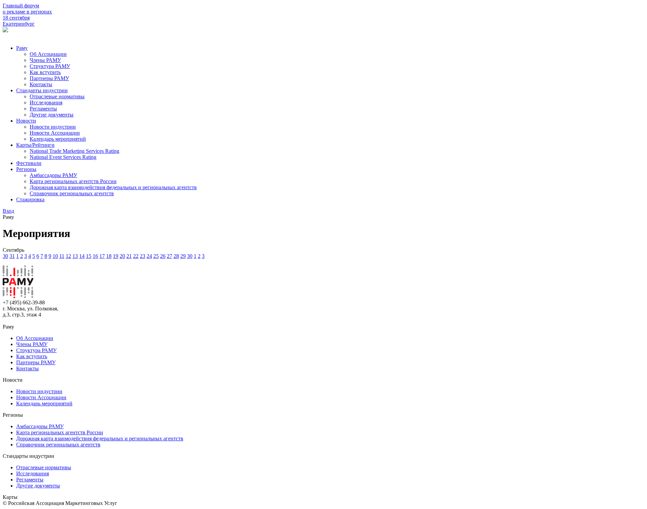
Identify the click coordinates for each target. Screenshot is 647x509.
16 (95, 256)
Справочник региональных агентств (72, 193)
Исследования (46, 102)
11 (61, 256)
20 (122, 256)
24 (149, 256)
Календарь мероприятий (58, 139)
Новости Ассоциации (55, 133)
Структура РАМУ (50, 66)
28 (176, 256)
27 (169, 256)
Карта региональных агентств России (73, 181)
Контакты (41, 84)
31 (12, 256)
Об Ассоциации (48, 54)
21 (129, 256)
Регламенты (43, 108)
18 (109, 256)
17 (102, 256)
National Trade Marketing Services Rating (74, 151)
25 (156, 256)
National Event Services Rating (63, 157)
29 (183, 256)
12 (68, 256)
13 (75, 256)
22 (135, 256)
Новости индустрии (53, 127)
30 (5, 256)
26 (162, 256)
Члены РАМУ (45, 60)
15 (88, 256)
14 (82, 256)
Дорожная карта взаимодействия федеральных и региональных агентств (113, 187)
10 (55, 256)
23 (142, 256)
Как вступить (45, 72)
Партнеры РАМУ (49, 78)
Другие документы (51, 114)
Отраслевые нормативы (57, 96)
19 (115, 256)
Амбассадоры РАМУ (53, 175)
